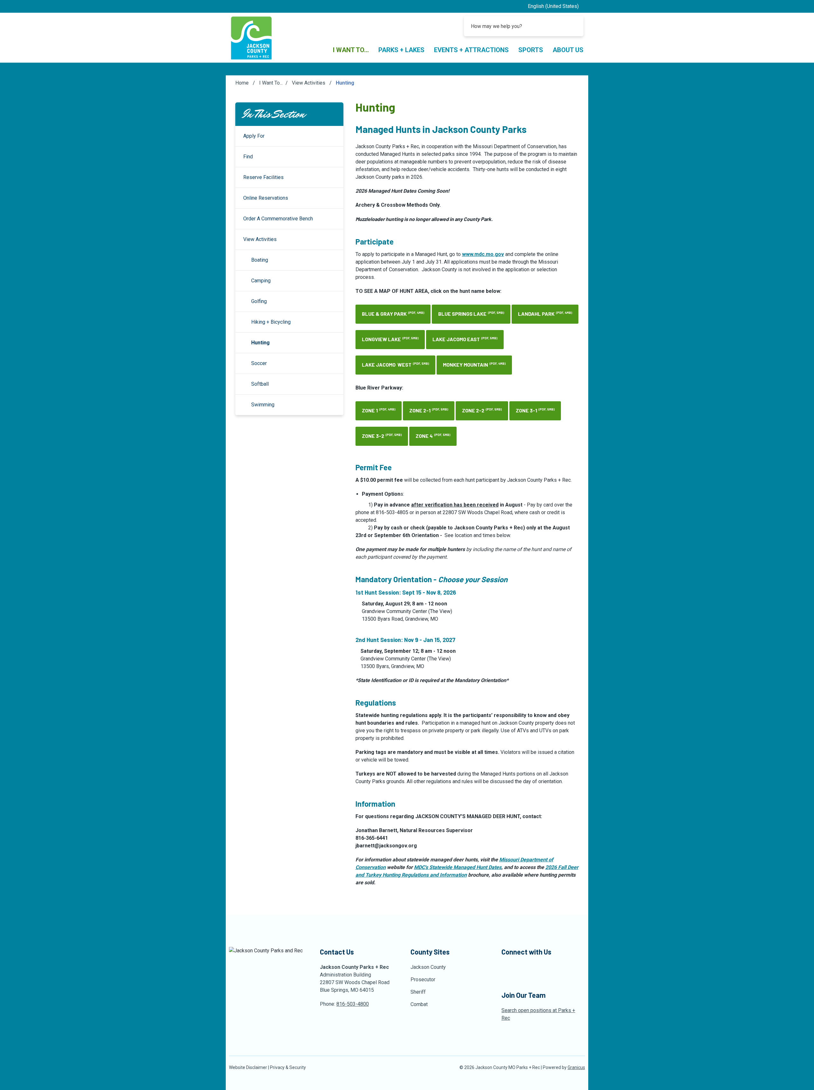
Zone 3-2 (382, 436)
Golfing (259, 301)
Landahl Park (545, 314)
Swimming (262, 405)
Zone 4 (433, 436)
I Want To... (271, 83)
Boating (259, 260)
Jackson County (428, 967)
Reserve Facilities (263, 177)
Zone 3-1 (535, 410)
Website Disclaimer (248, 1067)
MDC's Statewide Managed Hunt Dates (457, 867)
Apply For (254, 136)
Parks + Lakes (401, 50)
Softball (260, 384)
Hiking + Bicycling (271, 322)
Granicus (576, 1067)
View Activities (309, 83)
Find (248, 157)
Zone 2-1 (428, 410)
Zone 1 (378, 410)
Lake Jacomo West (395, 365)
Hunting (260, 343)
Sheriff (418, 992)
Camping (261, 281)
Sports (530, 50)
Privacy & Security (288, 1067)
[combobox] (555, 6)
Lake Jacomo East (464, 339)
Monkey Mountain (474, 365)
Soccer (259, 363)
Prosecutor (422, 979)
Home (242, 83)
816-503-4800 (352, 1004)
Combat (419, 1004)
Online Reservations (265, 198)
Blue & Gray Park (393, 314)
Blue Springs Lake (471, 314)
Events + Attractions (471, 50)
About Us (568, 50)
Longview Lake (390, 339)
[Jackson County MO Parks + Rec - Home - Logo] (251, 37)
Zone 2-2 (482, 410)
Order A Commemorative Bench (278, 219)
